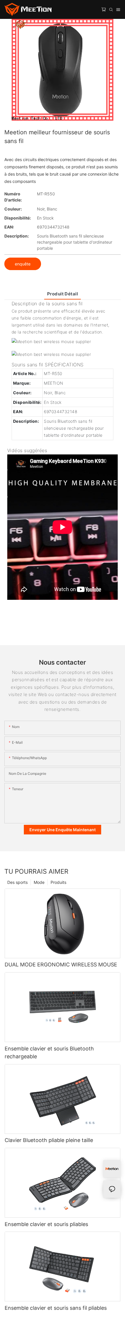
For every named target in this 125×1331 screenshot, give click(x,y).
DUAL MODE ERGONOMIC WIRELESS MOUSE (61, 964)
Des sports (17, 882)
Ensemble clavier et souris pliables (46, 1224)
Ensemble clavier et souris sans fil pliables (56, 1308)
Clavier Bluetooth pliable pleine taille (49, 1140)
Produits (58, 882)
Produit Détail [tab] (62, 294)
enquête (23, 263)
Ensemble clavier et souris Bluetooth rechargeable (49, 1052)
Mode (39, 882)
